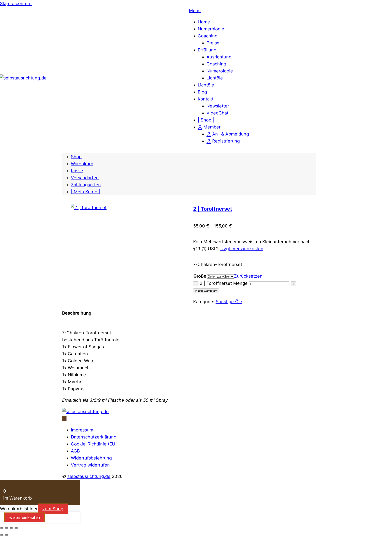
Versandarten (85, 177)
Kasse (77, 170)
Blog (202, 92)
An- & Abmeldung (230, 134)
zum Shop (52, 508)
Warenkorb (82, 163)
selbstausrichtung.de (88, 476)
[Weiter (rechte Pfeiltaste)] (6, 535)
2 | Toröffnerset (212, 209)
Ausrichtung (218, 57)
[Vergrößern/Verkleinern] (2, 528)
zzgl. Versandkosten (241, 248)
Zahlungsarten (86, 184)
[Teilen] (11, 528)
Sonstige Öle (229, 301)
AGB (75, 451)
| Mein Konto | (85, 191)
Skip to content (16, 3)
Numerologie (211, 29)
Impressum (82, 430)
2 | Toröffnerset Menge (224, 283)
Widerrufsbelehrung (91, 458)
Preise (212, 43)
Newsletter (217, 106)
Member (211, 127)
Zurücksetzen (248, 276)
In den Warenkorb (206, 290)
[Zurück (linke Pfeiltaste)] (2, 535)
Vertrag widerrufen (90, 465)
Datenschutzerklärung (93, 437)
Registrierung (225, 141)
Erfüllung (207, 50)
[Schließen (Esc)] (16, 528)
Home (204, 22)
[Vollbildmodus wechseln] (6, 528)
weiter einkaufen (24, 517)
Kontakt (206, 99)
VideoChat (217, 113)
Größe (199, 276)
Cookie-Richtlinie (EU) (94, 444)
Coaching (207, 36)
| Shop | (206, 120)
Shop (76, 156)
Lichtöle (214, 78)
